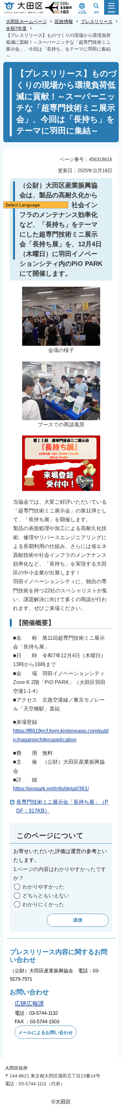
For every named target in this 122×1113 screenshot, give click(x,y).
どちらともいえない (45, 895)
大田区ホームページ (26, 21)
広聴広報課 (29, 1003)
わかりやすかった (43, 887)
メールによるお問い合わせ (45, 1032)
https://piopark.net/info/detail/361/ (51, 788)
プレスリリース (97, 21)
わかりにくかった (43, 904)
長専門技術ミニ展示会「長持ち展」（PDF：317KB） (62, 806)
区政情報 (64, 21)
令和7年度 (16, 28)
